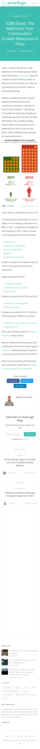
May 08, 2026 (14, 656)
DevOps (20, 455)
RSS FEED (25, 439)
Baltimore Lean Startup (17, 287)
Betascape (10, 242)
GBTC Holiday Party (15, 257)
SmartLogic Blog (13, 740)
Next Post (20, 483)
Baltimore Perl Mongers (17, 303)
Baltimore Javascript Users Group (21, 323)
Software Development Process (25, 695)
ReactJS (25, 691)
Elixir (25, 688)
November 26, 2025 (16, 677)
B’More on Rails (13, 307)
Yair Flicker (27, 397)
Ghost (20, 744)
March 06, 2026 (14, 665)
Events (25, 16)
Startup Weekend (14, 249)
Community (17, 16)
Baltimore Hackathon (15, 245)
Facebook (14, 381)
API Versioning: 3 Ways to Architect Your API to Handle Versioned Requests (20, 462)
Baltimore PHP (12, 326)
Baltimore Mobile (14, 284)
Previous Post (20, 449)
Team (5, 698)
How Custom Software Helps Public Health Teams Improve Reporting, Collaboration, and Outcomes (22, 672)
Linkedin (21, 386)
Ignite (8, 253)
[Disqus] (20, 542)
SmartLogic (23, 75)
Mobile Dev (11, 291)
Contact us (7, 350)
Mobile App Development (11, 691)
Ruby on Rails (7, 695)
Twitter (27, 381)
